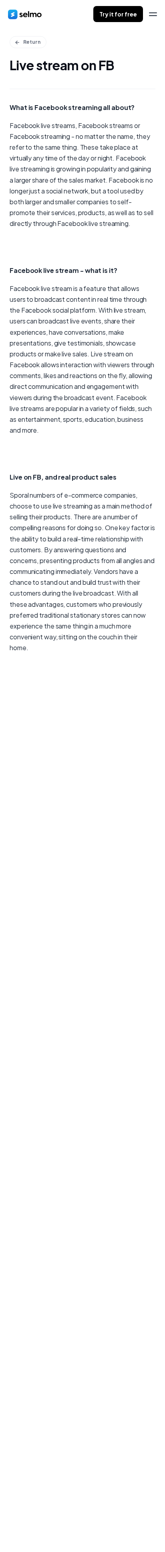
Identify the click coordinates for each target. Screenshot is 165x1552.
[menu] (153, 14)
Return (31, 42)
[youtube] (60, 1525)
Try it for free (118, 14)
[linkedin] (27, 1525)
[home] (25, 14)
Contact (32, 816)
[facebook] (11, 1525)
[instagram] (43, 1525)
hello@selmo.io (31, 1487)
